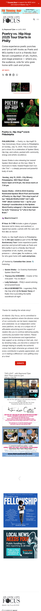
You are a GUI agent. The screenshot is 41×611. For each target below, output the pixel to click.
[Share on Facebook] (7, 75)
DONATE (20, 363)
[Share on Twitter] (3, 75)
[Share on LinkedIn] (10, 75)
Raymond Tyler (10, 29)
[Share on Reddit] (13, 75)
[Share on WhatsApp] (17, 75)
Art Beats (5, 70)
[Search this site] (34, 19)
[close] (38, 3)
